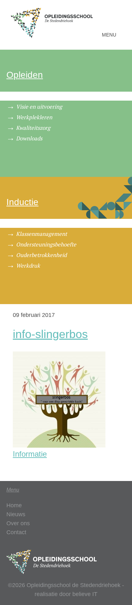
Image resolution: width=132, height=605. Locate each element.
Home (14, 505)
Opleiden (24, 75)
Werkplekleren (34, 117)
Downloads (29, 138)
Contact (16, 532)
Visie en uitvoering (39, 106)
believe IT (84, 594)
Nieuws (15, 514)
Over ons (18, 523)
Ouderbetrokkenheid (41, 255)
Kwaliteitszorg (33, 127)
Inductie (22, 202)
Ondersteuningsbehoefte (46, 244)
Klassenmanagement (41, 233)
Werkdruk (28, 265)
